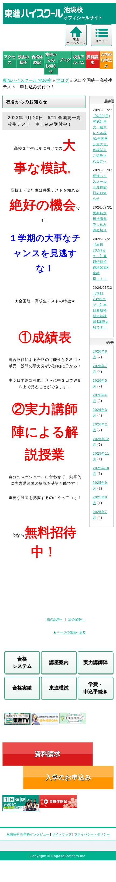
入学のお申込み (68, 777)
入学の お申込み (106, 60)
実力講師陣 (95, 662)
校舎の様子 (23, 60)
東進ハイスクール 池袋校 (27, 80)
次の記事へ (76, 619)
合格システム (22, 662)
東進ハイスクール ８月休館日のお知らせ (100, 187)
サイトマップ (61, 834)
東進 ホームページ (76, 41)
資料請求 (92, 60)
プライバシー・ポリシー (92, 834)
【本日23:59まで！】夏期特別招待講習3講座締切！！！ (101, 262)
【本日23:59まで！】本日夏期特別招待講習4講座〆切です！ (101, 310)
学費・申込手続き (95, 688)
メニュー (101, 41)
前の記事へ (55, 619)
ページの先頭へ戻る (71, 632)
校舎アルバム (78, 60)
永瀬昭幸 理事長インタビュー (27, 834)
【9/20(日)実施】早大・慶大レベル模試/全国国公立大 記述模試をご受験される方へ (101, 138)
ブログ (65, 60)
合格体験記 (37, 60)
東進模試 (59, 687)
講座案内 (59, 662)
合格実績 (22, 687)
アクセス (9, 60)
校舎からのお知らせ (51, 62)
